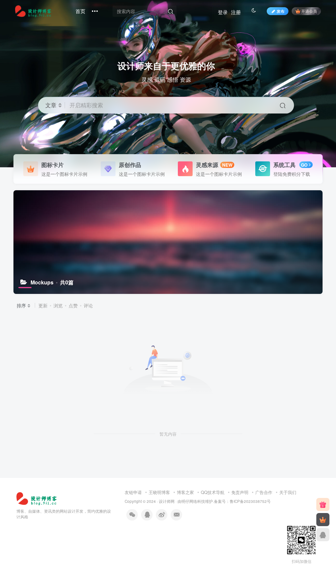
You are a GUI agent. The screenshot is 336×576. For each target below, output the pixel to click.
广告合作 (263, 492)
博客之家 (185, 492)
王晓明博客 (159, 492)
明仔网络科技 (193, 501)
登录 (223, 12)
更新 (43, 305)
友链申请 (133, 492)
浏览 (58, 305)
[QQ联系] (322, 534)
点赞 (73, 305)
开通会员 (309, 11)
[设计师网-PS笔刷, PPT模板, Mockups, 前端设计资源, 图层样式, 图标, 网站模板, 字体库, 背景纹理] (37, 498)
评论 (88, 305)
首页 (80, 11)
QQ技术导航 (212, 492)
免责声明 (239, 492)
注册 (236, 12)
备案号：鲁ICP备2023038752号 (242, 501)
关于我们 (287, 492)
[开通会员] (322, 519)
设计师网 (167, 501)
